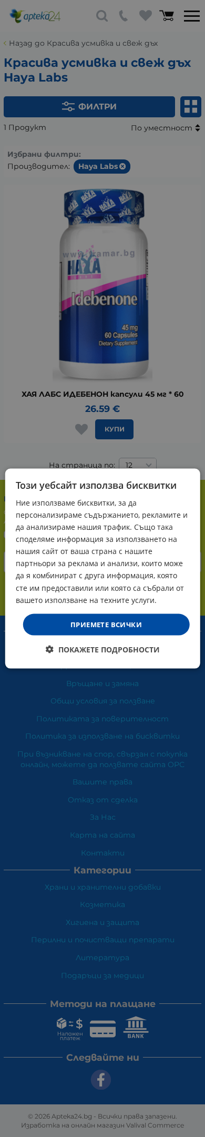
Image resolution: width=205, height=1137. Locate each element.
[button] (103, 649)
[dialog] (102, 568)
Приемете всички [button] (106, 624)
